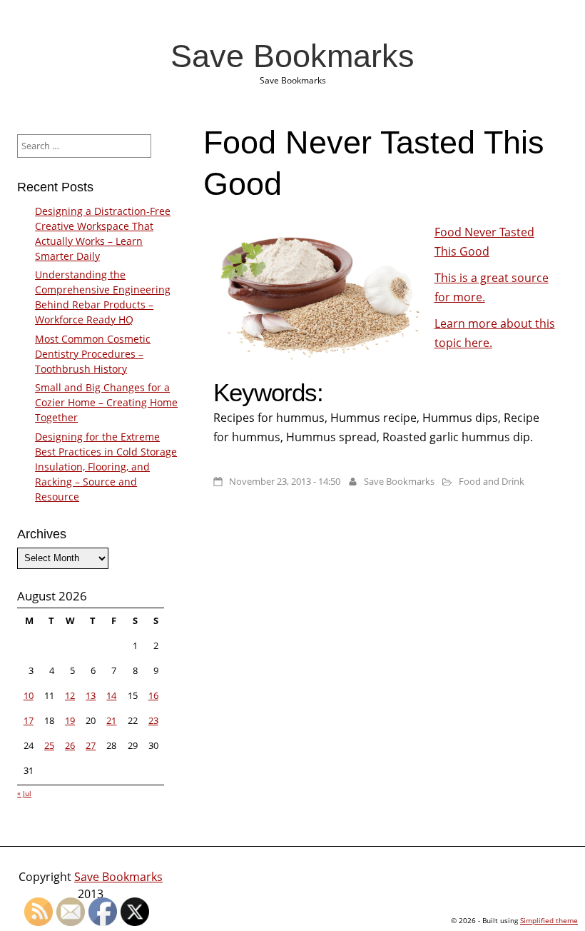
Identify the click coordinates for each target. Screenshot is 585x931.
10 (29, 695)
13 (91, 695)
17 (29, 720)
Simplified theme (549, 920)
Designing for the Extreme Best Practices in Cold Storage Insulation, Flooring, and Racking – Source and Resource (106, 466)
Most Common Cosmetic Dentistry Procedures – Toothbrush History (93, 354)
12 (70, 695)
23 (153, 720)
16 (153, 695)
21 (111, 720)
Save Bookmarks (292, 56)
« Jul (24, 793)
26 (70, 745)
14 (111, 695)
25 (49, 745)
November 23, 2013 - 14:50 (284, 481)
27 (91, 745)
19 (70, 720)
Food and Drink (491, 481)
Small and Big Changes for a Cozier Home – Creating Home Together (106, 402)
